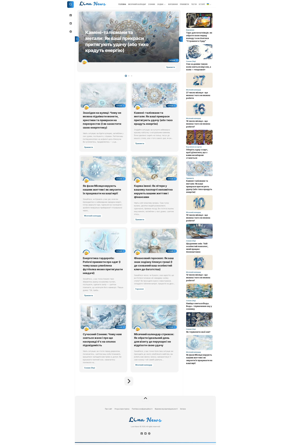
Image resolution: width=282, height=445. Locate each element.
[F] (70, 15)
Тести (194, 4)
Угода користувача (121, 409)
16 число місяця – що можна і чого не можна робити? (198, 124)
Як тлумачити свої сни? (198, 332)
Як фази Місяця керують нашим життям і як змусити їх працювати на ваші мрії (102, 189)
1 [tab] (126, 76)
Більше (173, 60)
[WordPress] (70, 23)
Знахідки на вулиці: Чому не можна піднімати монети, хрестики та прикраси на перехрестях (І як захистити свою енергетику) (102, 120)
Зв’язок (183, 409)
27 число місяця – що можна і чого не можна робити (198, 95)
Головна (122, 4)
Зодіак (160, 4)
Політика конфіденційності (142, 409)
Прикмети (184, 4)
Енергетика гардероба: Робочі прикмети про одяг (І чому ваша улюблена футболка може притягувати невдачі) (103, 266)
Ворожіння (173, 4)
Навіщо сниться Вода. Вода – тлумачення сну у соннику (199, 306)
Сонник (151, 4)
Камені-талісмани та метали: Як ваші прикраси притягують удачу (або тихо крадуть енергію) (115, 13)
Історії (202, 4)
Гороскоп (139, 289)
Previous (77, 39)
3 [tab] (131, 75)
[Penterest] (70, 31)
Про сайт (108, 409)
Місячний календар (137, 4)
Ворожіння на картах (194, 147)
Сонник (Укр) (89, 368)
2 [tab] (128, 75)
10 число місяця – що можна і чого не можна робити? (198, 218)
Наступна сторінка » (128, 381)
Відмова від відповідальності (166, 409)
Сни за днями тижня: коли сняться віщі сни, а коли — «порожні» (198, 67)
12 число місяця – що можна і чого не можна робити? (198, 278)
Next (181, 39)
